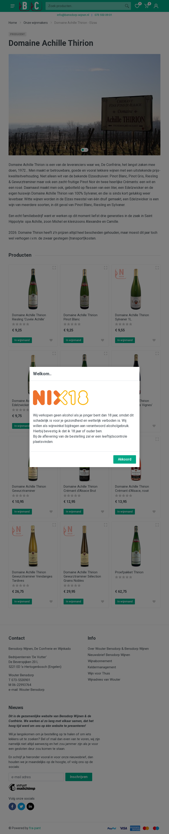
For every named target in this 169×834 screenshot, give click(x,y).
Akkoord (124, 459)
